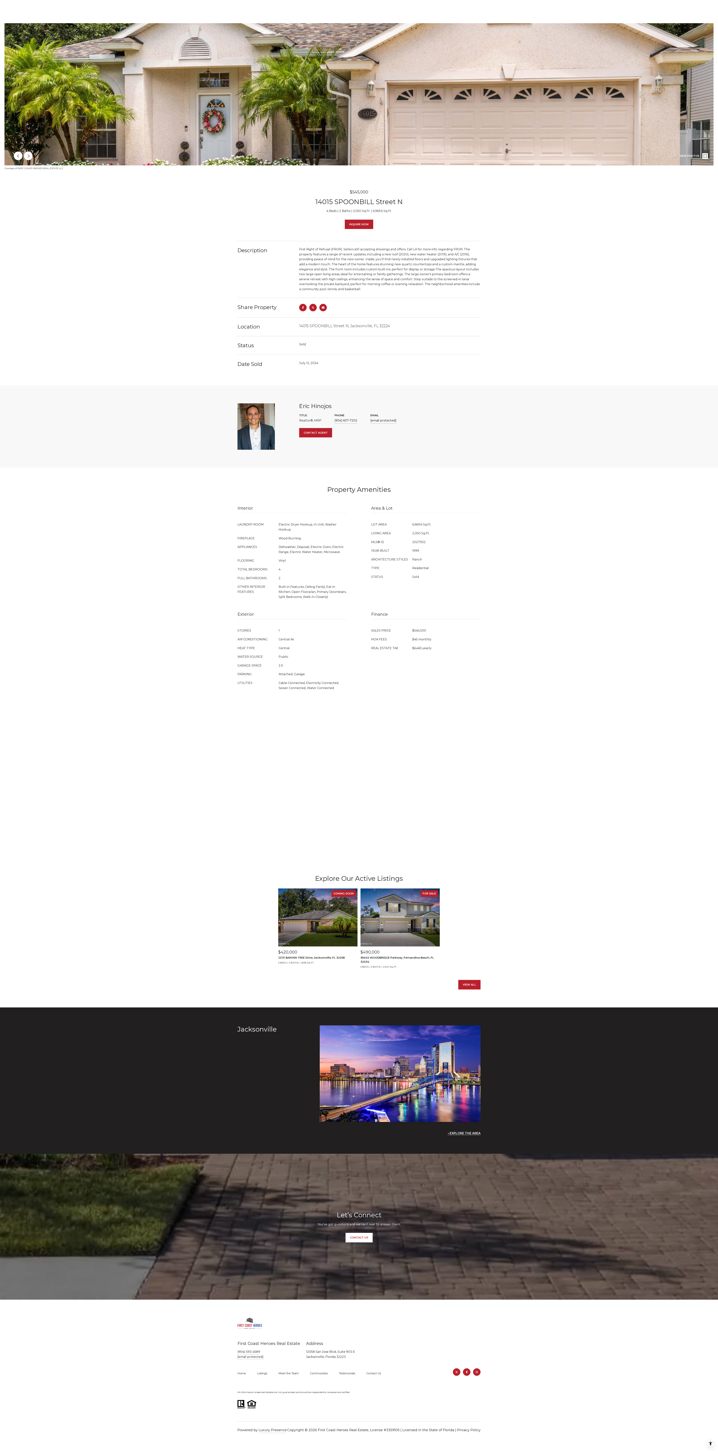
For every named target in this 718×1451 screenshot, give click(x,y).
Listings (262, 1373)
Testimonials (347, 1373)
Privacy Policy (469, 1430)
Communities (319, 1373)
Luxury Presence (273, 1430)
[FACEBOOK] (466, 1372)
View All (469, 984)
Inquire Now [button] (359, 224)
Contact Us (373, 1373)
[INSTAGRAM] (477, 1372)
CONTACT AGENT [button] (316, 432)
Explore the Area (465, 1133)
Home (241, 1373)
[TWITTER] (456, 1372)
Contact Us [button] (359, 1237)
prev (18, 156)
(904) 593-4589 (248, 1352)
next (28, 156)
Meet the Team (288, 1373)
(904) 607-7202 (346, 420)
